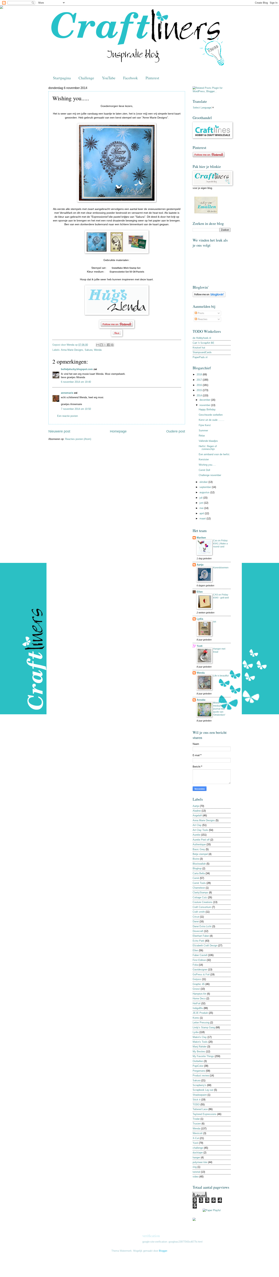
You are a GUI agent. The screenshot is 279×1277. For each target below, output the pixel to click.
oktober (203, 482)
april (202, 513)
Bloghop (197, 868)
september (205, 487)
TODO (196, 1104)
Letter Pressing (201, 1022)
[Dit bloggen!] (101, 345)
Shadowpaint (200, 1094)
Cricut (196, 916)
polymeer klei (200, 1162)
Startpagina (62, 77)
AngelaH (197, 815)
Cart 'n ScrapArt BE (203, 342)
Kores (196, 1017)
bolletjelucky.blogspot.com (77, 369)
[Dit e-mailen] (98, 345)
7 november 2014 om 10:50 (76, 408)
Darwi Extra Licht (202, 926)
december (205, 399)
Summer (203, 430)
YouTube (108, 77)
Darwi (196, 921)
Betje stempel (200, 854)
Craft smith (199, 911)
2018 (200, 374)
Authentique (199, 844)
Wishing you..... (207, 464)
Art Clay (197, 825)
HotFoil (196, 1003)
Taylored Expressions (204, 1114)
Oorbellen (198, 1061)
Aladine (197, 810)
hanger (196, 1157)
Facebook (130, 77)
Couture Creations (202, 902)
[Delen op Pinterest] (112, 345)
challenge (198, 1147)
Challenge (86, 77)
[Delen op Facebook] (108, 345)
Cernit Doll (204, 470)
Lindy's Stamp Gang (204, 1027)
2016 (200, 385)
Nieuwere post (59, 431)
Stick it (196, 1099)
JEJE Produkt (200, 1012)
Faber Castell (200, 955)
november (205, 405)
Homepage (118, 431)
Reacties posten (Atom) (78, 439)
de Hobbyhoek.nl (202, 338)
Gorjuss (197, 979)
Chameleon (199, 887)
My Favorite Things (203, 1056)
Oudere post (175, 431)
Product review (201, 1075)
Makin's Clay (200, 1037)
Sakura (88, 349)
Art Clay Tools (200, 830)
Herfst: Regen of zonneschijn (208, 447)
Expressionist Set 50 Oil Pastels (127, 271)
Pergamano (199, 1070)
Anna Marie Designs (72, 349)
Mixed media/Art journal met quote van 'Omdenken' (219, 708)
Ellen (200, 591)
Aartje (200, 564)
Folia (195, 964)
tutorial (196, 1171)
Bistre (196, 858)
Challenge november (210, 475)
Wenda (98, 349)
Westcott (198, 1133)
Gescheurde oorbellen (211, 414)
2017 (200, 379)
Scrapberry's (199, 1085)
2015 (200, 390)
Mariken (201, 537)
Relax (202, 435)
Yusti (200, 645)
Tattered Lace (200, 1109)
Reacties (202, 319)
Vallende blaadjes (208, 440)
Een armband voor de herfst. (214, 454)
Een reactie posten (67, 415)
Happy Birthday (207, 409)
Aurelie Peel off (201, 839)
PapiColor (198, 1065)
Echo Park (198, 940)
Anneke (201, 699)
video (196, 1176)
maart (202, 518)
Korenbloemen (221, 567)
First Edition (199, 960)
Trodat (196, 1118)
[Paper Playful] (212, 1210)
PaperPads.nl (200, 357)
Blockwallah (199, 863)
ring (195, 1167)
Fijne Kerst (205, 425)
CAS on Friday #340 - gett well (221, 596)
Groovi (196, 988)
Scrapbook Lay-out (203, 1089)
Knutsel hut (199, 347)
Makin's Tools (200, 1041)
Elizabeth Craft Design (205, 945)
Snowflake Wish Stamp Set (126, 268)
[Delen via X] (105, 345)
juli (201, 497)
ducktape (198, 1152)
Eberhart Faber (201, 935)
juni (201, 502)
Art (214, 621)
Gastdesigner (200, 969)
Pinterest (152, 77)
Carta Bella (199, 873)
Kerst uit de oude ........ (211, 419)
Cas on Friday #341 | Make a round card (220, 543)
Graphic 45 (199, 984)
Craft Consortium (202, 907)
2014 (200, 395)
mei (201, 508)
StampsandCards (202, 352)
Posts (200, 313)
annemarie (67, 392)
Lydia (200, 618)
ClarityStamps (200, 892)
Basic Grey (199, 849)
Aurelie (196, 834)
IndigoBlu (198, 1008)
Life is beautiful (221, 675)
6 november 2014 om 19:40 (76, 381)
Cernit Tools (199, 883)
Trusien (197, 1123)
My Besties (199, 1051)
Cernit (196, 878)
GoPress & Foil (201, 974)
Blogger (163, 1250)
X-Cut (196, 1138)
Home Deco (199, 998)
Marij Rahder (199, 1046)
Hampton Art (199, 993)
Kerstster (204, 459)
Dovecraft (198, 931)
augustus (204, 492)
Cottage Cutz (200, 897)
